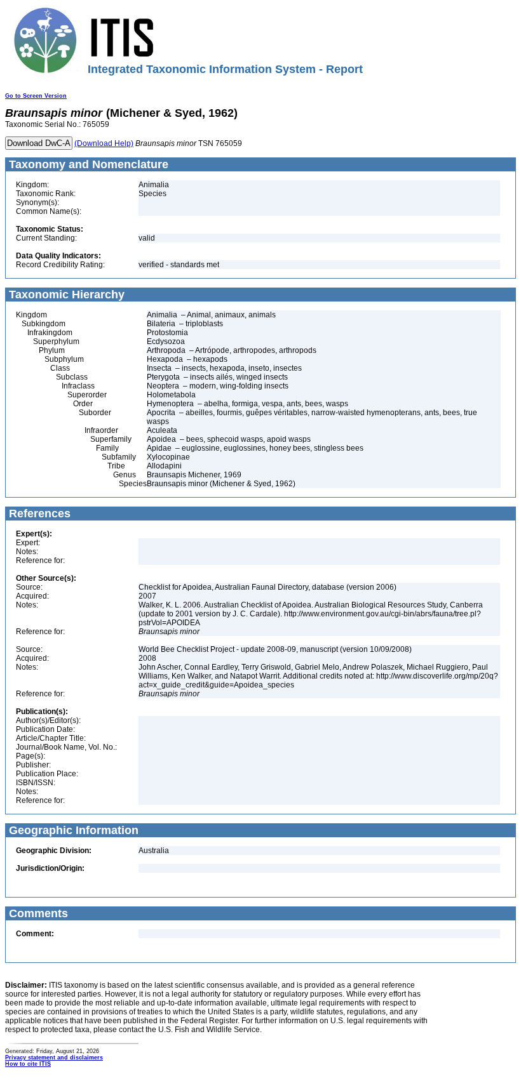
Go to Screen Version (36, 96)
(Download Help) (103, 143)
